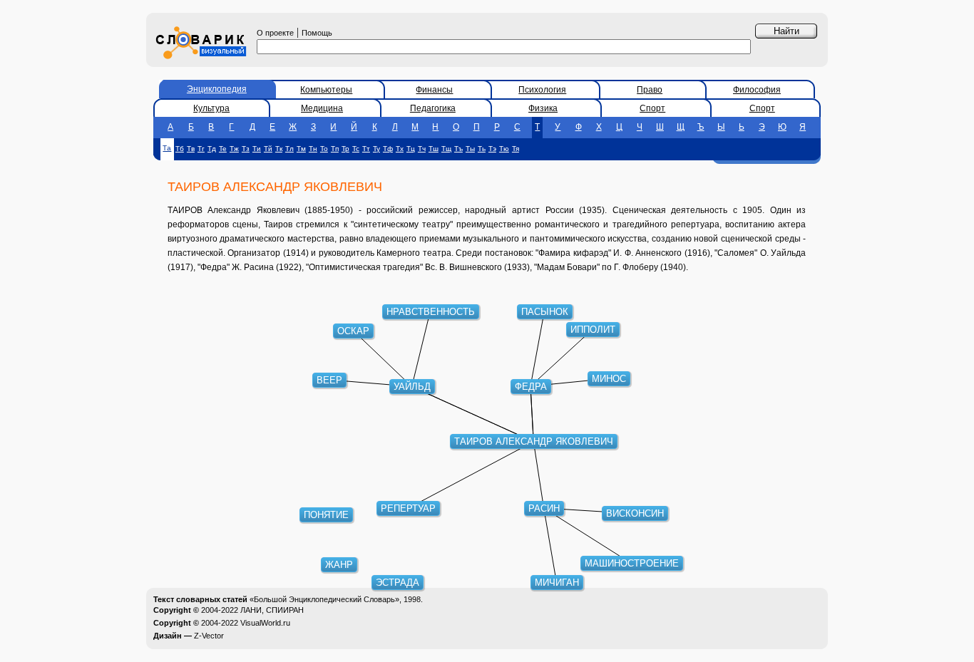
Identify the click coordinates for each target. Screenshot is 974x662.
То (324, 148)
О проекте (275, 33)
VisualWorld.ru (265, 623)
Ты (470, 148)
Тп (335, 148)
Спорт (652, 108)
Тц (410, 148)
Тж (234, 148)
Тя (515, 148)
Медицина (322, 108)
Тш (434, 148)
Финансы (434, 90)
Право (649, 90)
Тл (289, 148)
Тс (355, 148)
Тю (504, 148)
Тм (301, 148)
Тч (422, 148)
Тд (211, 148)
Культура (211, 108)
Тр (345, 148)
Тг (201, 148)
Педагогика (433, 108)
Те (223, 148)
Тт (366, 148)
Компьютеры (326, 90)
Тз (246, 148)
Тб (179, 148)
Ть (482, 148)
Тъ (458, 148)
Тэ (492, 148)
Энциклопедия (217, 89)
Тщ (446, 148)
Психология (542, 90)
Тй (268, 148)
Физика (543, 108)
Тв (191, 148)
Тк (278, 148)
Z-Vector (209, 635)
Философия (757, 90)
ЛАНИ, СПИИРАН (272, 610)
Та (167, 148)
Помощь (317, 33)
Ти (256, 148)
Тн (313, 148)
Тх (400, 148)
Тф (388, 148)
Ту (376, 148)
